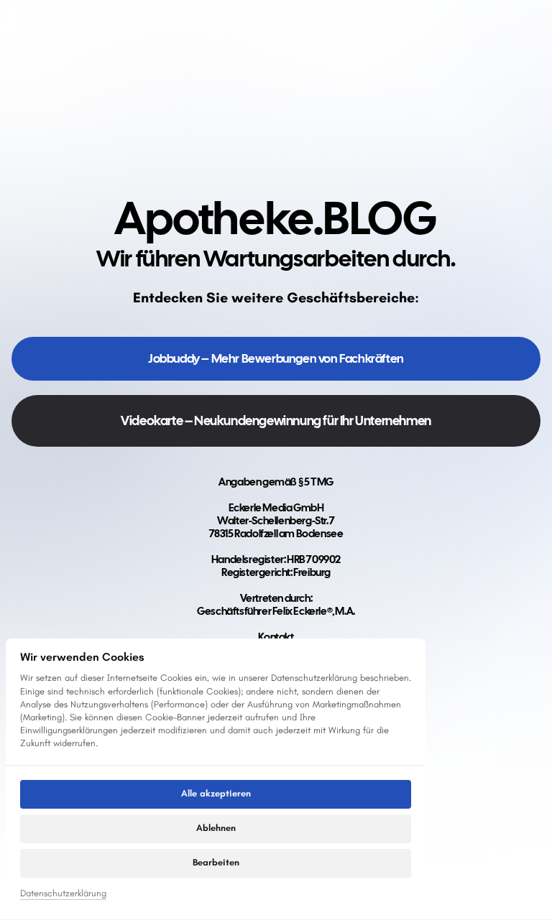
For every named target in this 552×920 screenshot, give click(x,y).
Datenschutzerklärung (63, 894)
